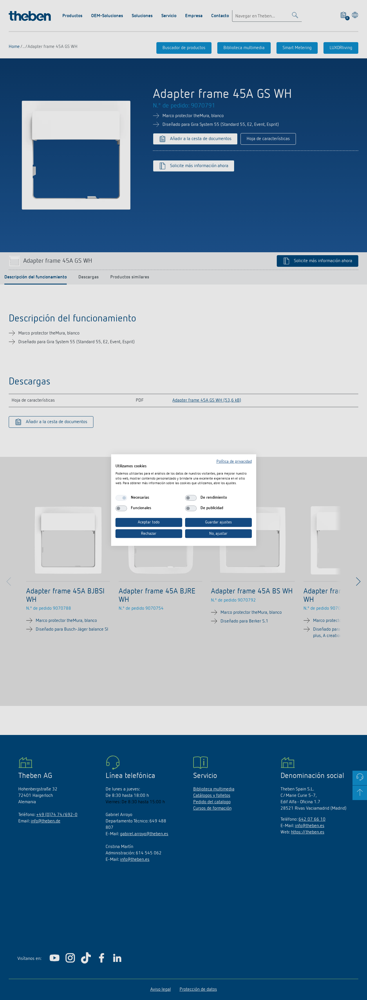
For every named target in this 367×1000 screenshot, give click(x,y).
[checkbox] (121, 498)
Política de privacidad (234, 461)
